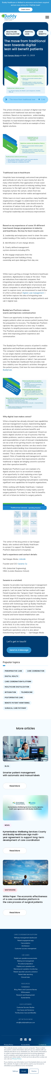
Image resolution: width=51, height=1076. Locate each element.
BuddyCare (7, 370)
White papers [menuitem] (25, 992)
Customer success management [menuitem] (25, 949)
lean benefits (42, 33)
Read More (15, 786)
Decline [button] (34, 1071)
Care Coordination (35, 671)
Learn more (25, 9)
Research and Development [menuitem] (25, 995)
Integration (10, 692)
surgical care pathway (15, 708)
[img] (39, 99)
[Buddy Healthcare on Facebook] (25, 1039)
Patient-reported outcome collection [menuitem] (26, 972)
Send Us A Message (19, 650)
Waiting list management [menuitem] (25, 961)
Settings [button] (15, 1071)
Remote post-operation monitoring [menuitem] (25, 969)
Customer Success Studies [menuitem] (25, 1007)
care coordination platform (18, 682)
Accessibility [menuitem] (25, 1045)
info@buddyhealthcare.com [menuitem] (25, 1023)
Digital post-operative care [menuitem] (26, 966)
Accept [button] (23, 1071)
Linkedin (22, 559)
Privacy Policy (16, 1059)
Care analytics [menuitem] (25, 943)
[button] (6, 99)
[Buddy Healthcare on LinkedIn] (21, 1039)
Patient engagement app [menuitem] (25, 940)
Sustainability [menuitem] (25, 998)
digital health (11, 676)
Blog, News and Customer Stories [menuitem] (25, 990)
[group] (25, 99)
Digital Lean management (33, 293)
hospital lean (29, 33)
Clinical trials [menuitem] (25, 977)
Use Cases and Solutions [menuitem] (25, 1010)
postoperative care (14, 698)
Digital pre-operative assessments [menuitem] (25, 958)
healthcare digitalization (12, 33)
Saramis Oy (22, 563)
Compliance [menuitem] (25, 987)
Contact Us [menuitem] (42, 1045)
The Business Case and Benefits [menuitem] (25, 1013)
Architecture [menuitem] (25, 946)
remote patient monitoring (17, 703)
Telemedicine (26, 692)
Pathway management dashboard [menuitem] (25, 938)
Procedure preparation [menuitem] (25, 964)
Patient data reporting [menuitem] (25, 974)
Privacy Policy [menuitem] (8, 1045)
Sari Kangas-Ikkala (11, 55)
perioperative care (13, 671)
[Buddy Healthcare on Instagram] (29, 1039)
